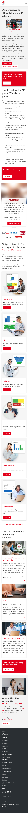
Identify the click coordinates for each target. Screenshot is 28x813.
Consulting (4, 765)
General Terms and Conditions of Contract (10, 804)
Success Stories (5, 743)
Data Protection (5, 801)
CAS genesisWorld (5, 733)
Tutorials (3, 763)
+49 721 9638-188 (8, 719)
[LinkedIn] (2, 792)
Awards (3, 779)
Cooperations (4, 780)
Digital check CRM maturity (7, 754)
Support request (5, 760)
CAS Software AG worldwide (8, 782)
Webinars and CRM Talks (7, 762)
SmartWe (4, 736)
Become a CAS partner (6, 768)
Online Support (5, 759)
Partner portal (5, 769)
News (3, 783)
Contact (3, 788)
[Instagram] (5, 792)
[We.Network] (10, 792)
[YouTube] (8, 792)
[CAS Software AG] (3, 3)
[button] (25, 206)
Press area (4, 786)
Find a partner (5, 766)
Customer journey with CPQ (7, 753)
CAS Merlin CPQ (5, 734)
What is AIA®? (5, 751)
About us (3, 776)
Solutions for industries (6, 739)
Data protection (5, 777)
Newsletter (4, 785)
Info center (4, 748)
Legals (3, 799)
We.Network (4, 737)
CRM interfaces (5, 740)
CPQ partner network (6, 771)
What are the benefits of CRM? (8, 750)
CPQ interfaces (5, 742)
